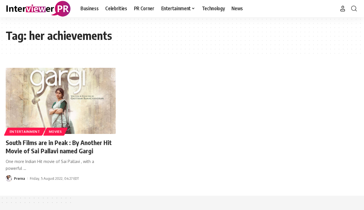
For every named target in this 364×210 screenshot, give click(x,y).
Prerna (19, 178)
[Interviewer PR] (38, 8)
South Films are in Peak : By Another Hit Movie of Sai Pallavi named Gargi (59, 146)
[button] (343, 8)
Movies (55, 131)
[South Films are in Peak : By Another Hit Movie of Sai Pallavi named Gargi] (61, 101)
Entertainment (25, 131)
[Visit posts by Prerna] (9, 178)
